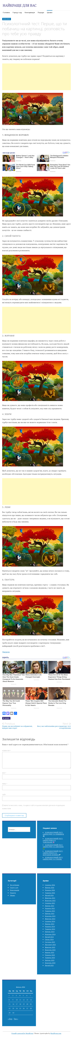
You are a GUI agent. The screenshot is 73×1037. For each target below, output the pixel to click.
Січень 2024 (49, 939)
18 (20, 1004)
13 (27, 1000)
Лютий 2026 (49, 895)
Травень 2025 (50, 911)
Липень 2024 (49, 924)
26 (24, 1008)
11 (20, 1000)
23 (13, 1008)
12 (24, 1000)
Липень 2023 (49, 952)
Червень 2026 (50, 890)
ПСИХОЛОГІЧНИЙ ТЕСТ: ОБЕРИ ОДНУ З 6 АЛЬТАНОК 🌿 (53, 847)
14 (31, 1000)
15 (9, 1004)
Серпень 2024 (50, 921)
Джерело (6, 652)
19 (24, 1004)
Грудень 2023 (50, 942)
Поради (41, 12)
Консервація (30, 12)
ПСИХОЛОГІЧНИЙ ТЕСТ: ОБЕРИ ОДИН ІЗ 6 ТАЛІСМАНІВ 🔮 (53, 840)
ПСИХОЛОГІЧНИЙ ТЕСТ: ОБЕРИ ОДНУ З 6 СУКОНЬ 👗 (53, 858)
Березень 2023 (50, 963)
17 (17, 1004)
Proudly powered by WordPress (22, 1033)
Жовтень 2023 (50, 947)
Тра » (16, 1019)
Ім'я (4, 773)
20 (27, 1004)
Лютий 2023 (49, 965)
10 (17, 1000)
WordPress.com (55, 1033)
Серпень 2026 (50, 885)
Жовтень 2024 (50, 919)
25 (20, 1008)
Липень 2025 (49, 906)
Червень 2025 (50, 908)
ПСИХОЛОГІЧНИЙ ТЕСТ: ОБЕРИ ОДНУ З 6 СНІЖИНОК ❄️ (53, 834)
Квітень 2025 (49, 913)
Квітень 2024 (49, 932)
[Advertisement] (36, 79)
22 (9, 1008)
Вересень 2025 (50, 900)
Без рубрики (14, 885)
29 (9, 1013)
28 (31, 1008)
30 (13, 1013)
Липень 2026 (49, 888)
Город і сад (17, 12)
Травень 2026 (50, 893)
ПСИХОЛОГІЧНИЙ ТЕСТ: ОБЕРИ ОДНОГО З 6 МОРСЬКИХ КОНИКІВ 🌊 (53, 853)
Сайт (4, 794)
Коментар (6, 750)
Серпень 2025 (50, 903)
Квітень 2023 (49, 960)
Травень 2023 (50, 958)
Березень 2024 (50, 934)
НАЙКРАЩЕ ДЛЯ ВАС (19, 5)
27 (27, 1008)
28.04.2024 (6, 19)
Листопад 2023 (50, 945)
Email (4, 784)
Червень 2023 (50, 955)
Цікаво (49, 12)
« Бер (10, 1019)
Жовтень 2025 (50, 898)
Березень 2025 (50, 916)
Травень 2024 (50, 929)
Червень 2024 (50, 926)
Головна (6, 12)
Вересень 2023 (50, 950)
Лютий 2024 (49, 937)
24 (17, 1008)
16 (13, 1004)
